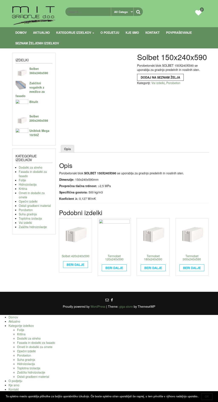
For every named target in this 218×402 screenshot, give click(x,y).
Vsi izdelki (25, 222)
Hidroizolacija (28, 184)
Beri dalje (75, 264)
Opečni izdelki (28, 201)
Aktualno (41, 32)
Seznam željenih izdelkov (37, 43)
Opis (67, 149)
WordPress (97, 306)
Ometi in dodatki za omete (34, 347)
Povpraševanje (179, 32)
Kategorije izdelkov (74, 32)
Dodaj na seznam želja (160, 77)
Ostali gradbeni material (35, 205)
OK (207, 396)
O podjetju (109, 32)
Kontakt (152, 32)
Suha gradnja (28, 214)
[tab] (67, 149)
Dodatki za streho (30, 167)
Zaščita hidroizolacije (33, 227)
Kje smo (132, 32)
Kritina (23, 188)
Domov (21, 32)
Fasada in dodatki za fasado (36, 342)
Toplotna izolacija (30, 218)
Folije (22, 180)
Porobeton (26, 210)
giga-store (126, 306)
